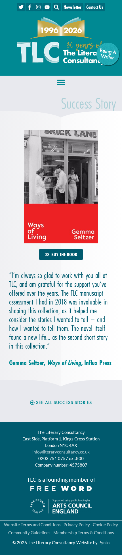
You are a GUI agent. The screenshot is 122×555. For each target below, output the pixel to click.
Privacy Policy (77, 524)
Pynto (104, 542)
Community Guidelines (29, 532)
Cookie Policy (105, 524)
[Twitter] (21, 7)
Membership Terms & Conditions (83, 532)
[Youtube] (47, 7)
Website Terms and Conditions (32, 524)
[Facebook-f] (30, 7)
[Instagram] (38, 7)
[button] (56, 7)
